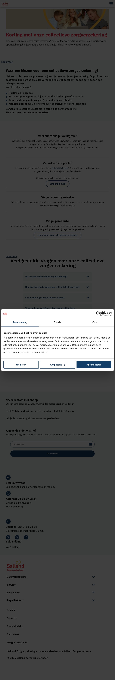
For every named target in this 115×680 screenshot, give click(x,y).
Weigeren (21, 364)
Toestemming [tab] (20, 322)
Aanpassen (56, 364)
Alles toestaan (94, 364)
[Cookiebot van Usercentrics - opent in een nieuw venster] (98, 313)
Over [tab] (94, 322)
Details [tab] (57, 322)
